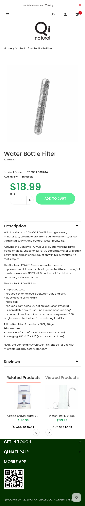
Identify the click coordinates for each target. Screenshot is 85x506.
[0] (77, 15)
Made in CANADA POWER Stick (34, 232)
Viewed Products (62, 377)
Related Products (24, 377)
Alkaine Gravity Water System (25, 416)
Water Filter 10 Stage (62, 416)
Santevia (9, 159)
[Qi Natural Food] (42, 32)
